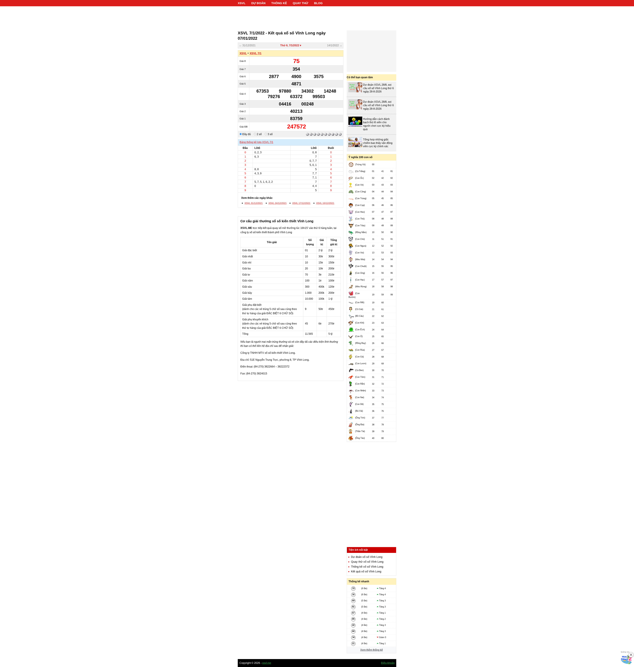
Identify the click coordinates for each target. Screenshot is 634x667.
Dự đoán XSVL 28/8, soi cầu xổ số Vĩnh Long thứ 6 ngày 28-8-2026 (378, 88)
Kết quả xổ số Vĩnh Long (366, 571)
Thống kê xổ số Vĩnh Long (367, 566)
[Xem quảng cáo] (626, 659)
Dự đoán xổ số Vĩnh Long (366, 557)
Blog (318, 3)
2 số (259, 134)
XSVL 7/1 (255, 53)
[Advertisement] (317, 16)
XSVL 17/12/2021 (301, 203)
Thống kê (279, 3)
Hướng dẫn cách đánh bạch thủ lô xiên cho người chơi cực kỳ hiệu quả (376, 124)
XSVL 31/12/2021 (254, 203)
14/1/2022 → (334, 45)
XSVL (242, 3)
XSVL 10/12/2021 (325, 203)
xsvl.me (266, 663)
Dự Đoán (258, 3)
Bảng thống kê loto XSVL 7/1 (256, 142)
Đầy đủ (246, 134)
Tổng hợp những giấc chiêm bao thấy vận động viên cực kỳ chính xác (377, 143)
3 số (270, 134)
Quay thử (300, 3)
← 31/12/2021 (247, 45)
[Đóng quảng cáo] (631, 654)
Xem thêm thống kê (371, 649)
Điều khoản (388, 663)
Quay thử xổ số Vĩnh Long (367, 561)
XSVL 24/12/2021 (277, 203)
